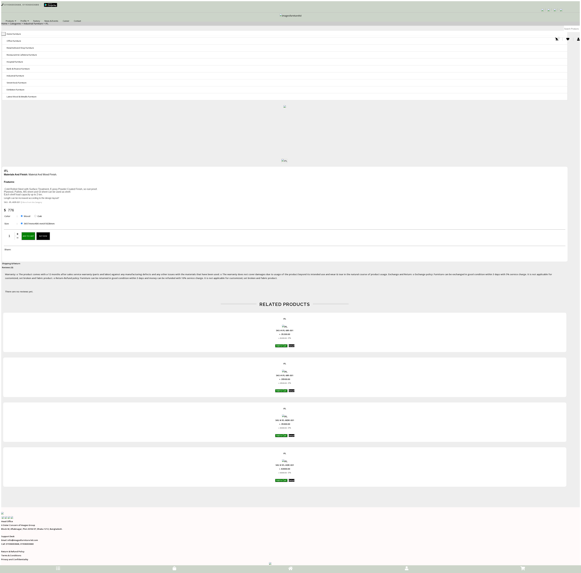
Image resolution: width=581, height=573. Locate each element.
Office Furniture (14, 41)
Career (66, 21)
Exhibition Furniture (15, 89)
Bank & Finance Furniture (18, 68)
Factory (36, 21)
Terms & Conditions (11, 555)
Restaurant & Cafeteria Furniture (22, 54)
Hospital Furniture (15, 61)
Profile (24, 21)
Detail (291, 345)
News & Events (51, 21)
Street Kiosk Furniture (16, 82)
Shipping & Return (11, 263)
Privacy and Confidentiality (14, 559)
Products (10, 21)
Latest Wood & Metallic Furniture (21, 96)
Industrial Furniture (15, 75)
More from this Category (32, 202)
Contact (77, 21)
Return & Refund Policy (12, 551)
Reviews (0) (7, 267)
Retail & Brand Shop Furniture (20, 47)
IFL (284, 318)
